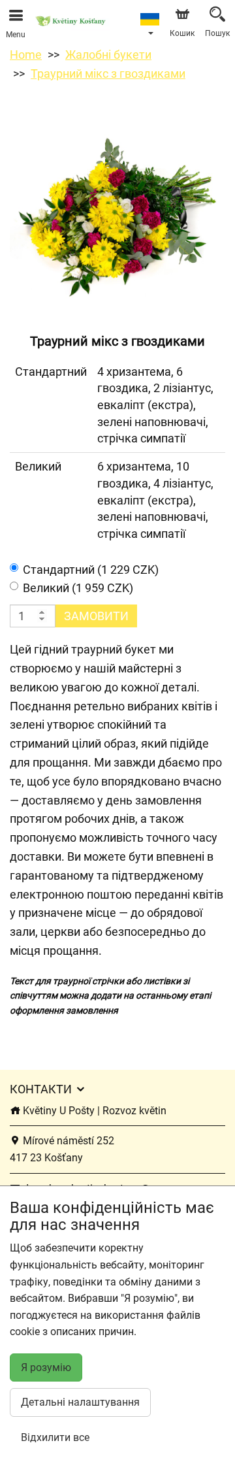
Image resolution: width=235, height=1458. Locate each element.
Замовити (96, 616)
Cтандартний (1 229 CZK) (91, 569)
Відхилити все (55, 1437)
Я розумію (46, 1367)
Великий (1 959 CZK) (78, 588)
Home (26, 54)
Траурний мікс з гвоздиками (108, 73)
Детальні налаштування (80, 1402)
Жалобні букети (108, 54)
